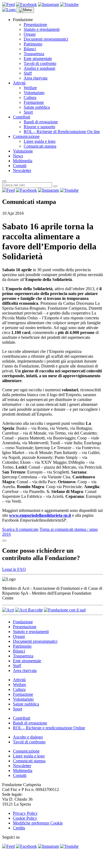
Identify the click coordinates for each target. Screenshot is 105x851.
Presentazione (35, 24)
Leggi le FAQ (14, 569)
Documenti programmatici (46, 39)
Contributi (21, 117)
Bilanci (30, 49)
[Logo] (9, 9)
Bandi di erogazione (41, 122)
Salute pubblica (37, 107)
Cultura (30, 97)
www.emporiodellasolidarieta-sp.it (40, 515)
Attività (19, 83)
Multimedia (22, 160)
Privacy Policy (25, 813)
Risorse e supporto (39, 126)
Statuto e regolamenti (42, 29)
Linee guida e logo (39, 141)
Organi (30, 34)
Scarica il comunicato (20, 529)
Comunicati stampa (40, 146)
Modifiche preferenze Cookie (38, 823)
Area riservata (35, 78)
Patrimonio (33, 44)
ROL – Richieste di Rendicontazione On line (62, 131)
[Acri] (8, 610)
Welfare (30, 87)
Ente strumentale (38, 58)
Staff (28, 73)
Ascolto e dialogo (28, 737)
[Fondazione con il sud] (65, 610)
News (18, 156)
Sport (28, 112)
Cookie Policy (25, 818)
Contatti (19, 165)
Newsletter (22, 170)
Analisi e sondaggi (39, 68)
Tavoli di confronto (40, 63)
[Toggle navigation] (25, 10)
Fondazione (23, 622)
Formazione (34, 102)
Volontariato (34, 92)
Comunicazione (26, 136)
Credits (19, 828)
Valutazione (23, 151)
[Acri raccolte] (29, 610)
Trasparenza (34, 53)
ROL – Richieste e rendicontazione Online (49, 728)
